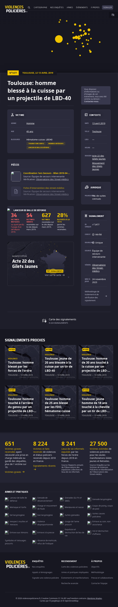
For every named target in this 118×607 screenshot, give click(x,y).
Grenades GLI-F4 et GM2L (73, 499)
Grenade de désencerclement (45, 499)
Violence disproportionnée (45, 523)
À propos (95, 7)
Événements (82, 7)
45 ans (29, 131)
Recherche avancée (69, 583)
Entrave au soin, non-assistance (101, 523)
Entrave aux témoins (19, 532)
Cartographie (40, 7)
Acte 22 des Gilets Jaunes (99, 157)
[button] (83, 46)
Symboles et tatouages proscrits (15, 542)
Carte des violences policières (74, 566)
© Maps (54, 600)
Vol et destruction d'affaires (100, 532)
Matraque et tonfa (18, 507)
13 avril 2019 (98, 123)
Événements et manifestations (75, 577)
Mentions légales (94, 598)
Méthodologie (97, 572)
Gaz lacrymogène (45, 515)
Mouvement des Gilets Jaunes (98, 166)
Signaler (107, 7)
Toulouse (96, 131)
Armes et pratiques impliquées (75, 572)
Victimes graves (13, 471)
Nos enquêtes (57, 7)
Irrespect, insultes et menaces (19, 523)
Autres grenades (72, 515)
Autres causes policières (98, 515)
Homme (30, 123)
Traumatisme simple (36, 143)
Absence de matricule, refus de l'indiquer (47, 542)
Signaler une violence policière (45, 577)
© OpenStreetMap (70, 600)
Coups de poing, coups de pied (102, 507)
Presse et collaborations (102, 577)
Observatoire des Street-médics (52, 179)
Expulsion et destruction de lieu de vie (74, 532)
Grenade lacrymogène (102, 499)
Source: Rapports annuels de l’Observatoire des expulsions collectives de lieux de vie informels (72, 468)
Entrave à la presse (45, 532)
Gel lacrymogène (17, 515)
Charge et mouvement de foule (47, 507)
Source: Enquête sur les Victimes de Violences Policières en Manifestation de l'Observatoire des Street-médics (101, 469)
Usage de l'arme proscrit (72, 523)
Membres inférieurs (55, 143)
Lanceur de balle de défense (38, 147)
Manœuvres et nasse (74, 507)
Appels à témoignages (42, 572)
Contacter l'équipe (99, 583)
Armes (70, 7)
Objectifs (95, 566)
